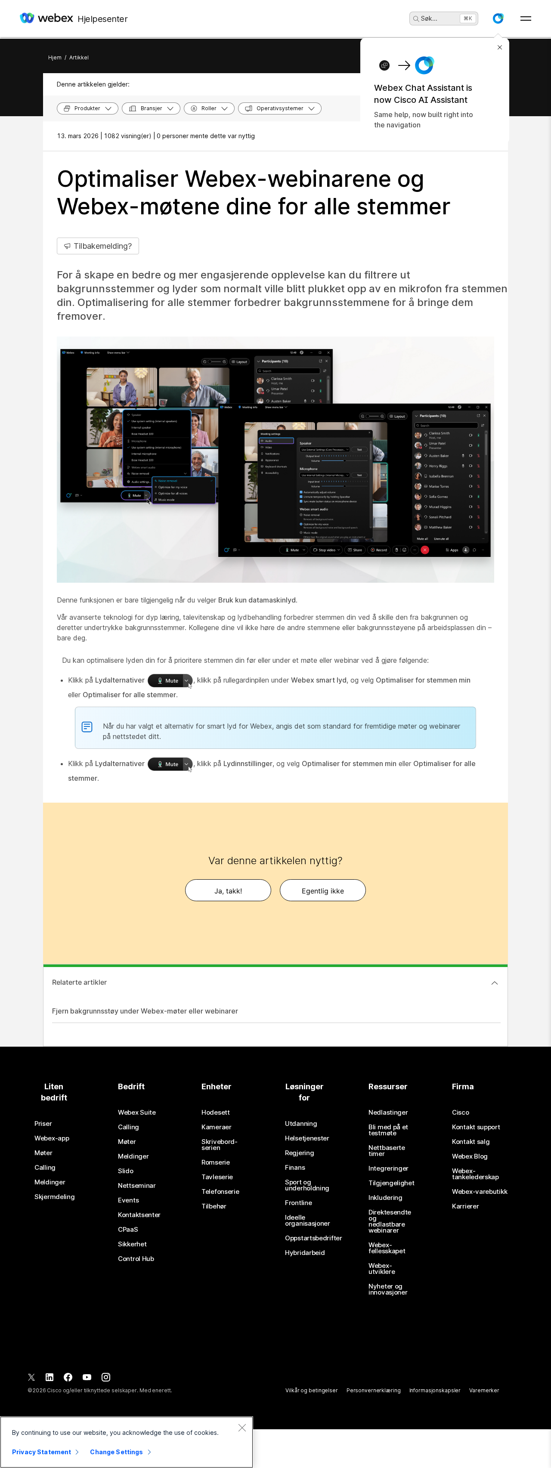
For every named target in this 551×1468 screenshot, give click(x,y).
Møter (43, 1153)
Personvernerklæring (374, 1390)
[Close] (242, 1427)
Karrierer (465, 1206)
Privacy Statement (41, 1452)
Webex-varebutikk (479, 1192)
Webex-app (51, 1138)
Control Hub (136, 1259)
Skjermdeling (54, 1197)
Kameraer (216, 1127)
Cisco (460, 1112)
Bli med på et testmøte (388, 1130)
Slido (125, 1171)
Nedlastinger (388, 1112)
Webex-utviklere (381, 1269)
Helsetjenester (307, 1138)
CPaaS (128, 1230)
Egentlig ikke (323, 891)
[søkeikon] (416, 19)
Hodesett (215, 1112)
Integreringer (388, 1168)
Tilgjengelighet (391, 1183)
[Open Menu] (526, 18)
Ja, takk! (228, 891)
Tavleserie (217, 1177)
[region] (126, 1442)
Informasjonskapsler (435, 1390)
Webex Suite (137, 1112)
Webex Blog (470, 1156)
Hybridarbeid (305, 1253)
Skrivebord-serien (219, 1145)
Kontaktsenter (139, 1215)
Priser (43, 1124)
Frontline (298, 1203)
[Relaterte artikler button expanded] (494, 983)
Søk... (429, 18)
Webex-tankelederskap (475, 1174)
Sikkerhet (132, 1244)
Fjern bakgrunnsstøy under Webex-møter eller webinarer (145, 1011)
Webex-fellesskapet (386, 1248)
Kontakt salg (470, 1142)
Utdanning (301, 1124)
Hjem (55, 57)
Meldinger (49, 1182)
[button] (498, 18)
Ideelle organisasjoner (307, 1221)
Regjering (299, 1153)
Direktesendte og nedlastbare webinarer (389, 1221)
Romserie (215, 1162)
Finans (295, 1168)
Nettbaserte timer (386, 1151)
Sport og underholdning (307, 1185)
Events (128, 1200)
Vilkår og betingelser (311, 1390)
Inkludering (385, 1198)
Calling (45, 1168)
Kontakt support (476, 1127)
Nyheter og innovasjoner (387, 1289)
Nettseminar (137, 1186)
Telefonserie (220, 1192)
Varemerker (484, 1390)
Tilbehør (213, 1206)
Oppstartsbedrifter (313, 1238)
